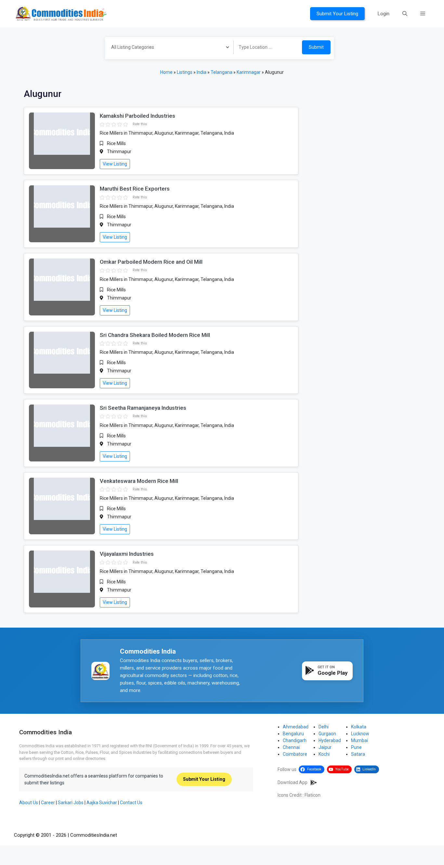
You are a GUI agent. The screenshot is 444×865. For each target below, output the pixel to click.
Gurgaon (327, 733)
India (201, 72)
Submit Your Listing (337, 14)
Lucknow (360, 733)
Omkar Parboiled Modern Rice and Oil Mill (151, 262)
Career (48, 802)
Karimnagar (249, 72)
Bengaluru (293, 733)
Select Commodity (167, 48)
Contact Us (131, 802)
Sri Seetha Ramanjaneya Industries (143, 408)
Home (166, 72)
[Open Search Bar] (405, 13)
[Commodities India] (61, 13)
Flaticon (312, 795)
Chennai (291, 747)
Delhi (324, 726)
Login (383, 14)
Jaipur (325, 747)
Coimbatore (295, 754)
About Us (28, 802)
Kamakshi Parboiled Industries (137, 116)
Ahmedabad (295, 726)
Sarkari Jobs (71, 802)
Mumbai (359, 740)
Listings (184, 72)
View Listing (115, 163)
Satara (358, 754)
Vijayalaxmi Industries (127, 554)
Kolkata (358, 726)
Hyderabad (330, 740)
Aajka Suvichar (101, 802)
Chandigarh (295, 740)
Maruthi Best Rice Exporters (135, 188)
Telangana (221, 72)
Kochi (324, 754)
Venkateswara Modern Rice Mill (139, 481)
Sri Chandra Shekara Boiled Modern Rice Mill (155, 335)
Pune (356, 747)
